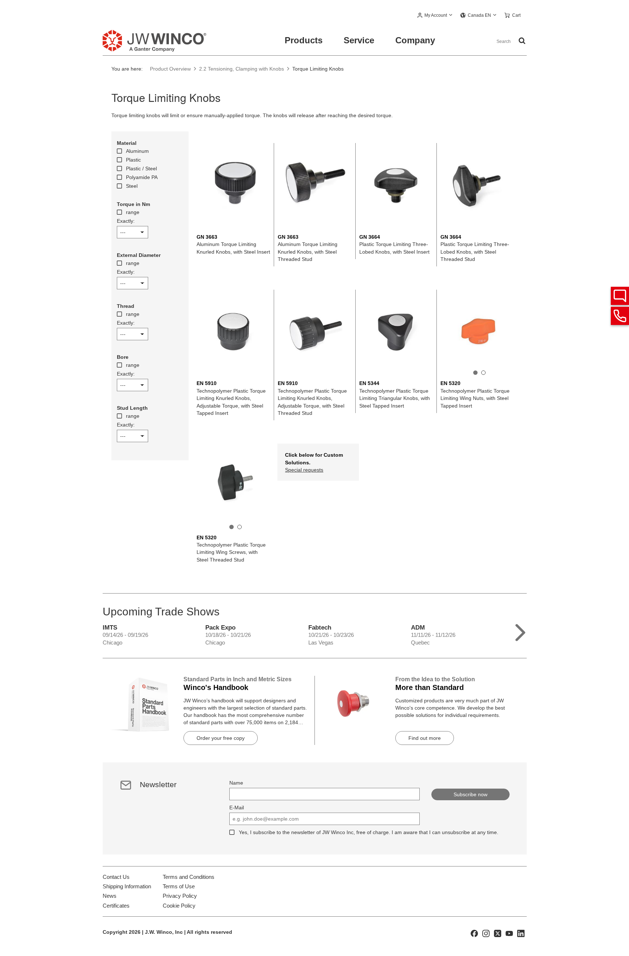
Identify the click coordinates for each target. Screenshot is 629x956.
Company (415, 40)
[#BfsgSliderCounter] (475, 372)
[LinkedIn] (521, 933)
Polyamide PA (142, 177)
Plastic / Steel (141, 168)
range (132, 212)
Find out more (424, 738)
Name (236, 783)
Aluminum (137, 151)
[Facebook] (474, 933)
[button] (435, 15)
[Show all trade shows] (520, 631)
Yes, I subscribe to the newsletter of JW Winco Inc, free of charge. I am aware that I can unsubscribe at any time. (368, 832)
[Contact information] (620, 316)
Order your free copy (221, 738)
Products (304, 40)
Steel (132, 186)
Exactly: (126, 221)
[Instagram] (486, 933)
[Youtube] (509, 933)
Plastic (133, 160)
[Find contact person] (620, 296)
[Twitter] (497, 933)
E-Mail (236, 807)
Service (359, 40)
